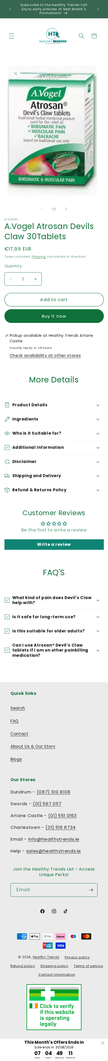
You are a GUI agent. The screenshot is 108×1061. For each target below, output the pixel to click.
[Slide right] (66, 209)
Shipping (38, 256)
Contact (19, 734)
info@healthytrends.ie (53, 839)
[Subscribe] (91, 890)
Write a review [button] (54, 544)
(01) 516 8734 (60, 827)
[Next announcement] (98, 9)
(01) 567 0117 (47, 804)
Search (17, 708)
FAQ (14, 721)
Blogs (16, 759)
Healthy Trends (46, 957)
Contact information (56, 974)
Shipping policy (54, 966)
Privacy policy (77, 957)
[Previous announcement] (10, 9)
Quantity (13, 266)
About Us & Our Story (32, 746)
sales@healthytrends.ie (53, 851)
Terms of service (88, 966)
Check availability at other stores (45, 355)
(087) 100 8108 (54, 792)
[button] (11, 36)
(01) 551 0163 (62, 816)
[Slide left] (42, 209)
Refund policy (22, 966)
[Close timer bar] (103, 1043)
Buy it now (54, 316)
